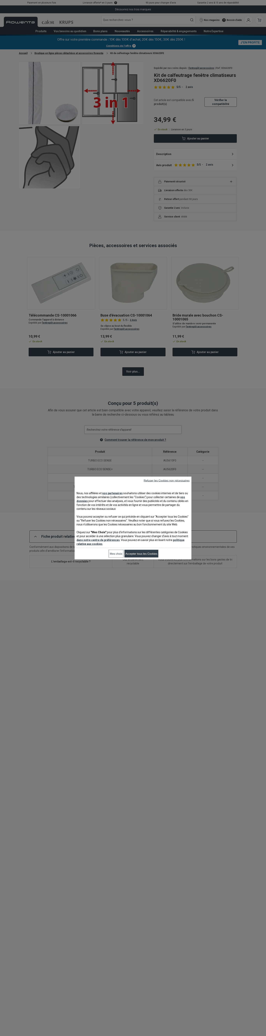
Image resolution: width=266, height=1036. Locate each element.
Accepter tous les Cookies (141, 553)
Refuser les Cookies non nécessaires (166, 480)
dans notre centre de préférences (98, 540)
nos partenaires (112, 493)
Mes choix (116, 553)
